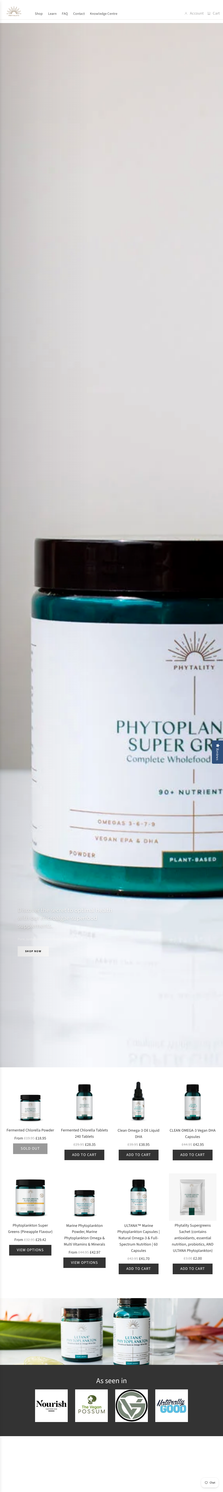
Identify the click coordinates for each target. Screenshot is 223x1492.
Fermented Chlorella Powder (30, 1130)
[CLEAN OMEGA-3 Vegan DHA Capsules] (193, 1102)
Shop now (33, 951)
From (30, 1138)
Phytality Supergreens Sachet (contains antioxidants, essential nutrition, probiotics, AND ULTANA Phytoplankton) (192, 1238)
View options (30, 1250)
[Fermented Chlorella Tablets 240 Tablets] (84, 1102)
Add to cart (84, 1155)
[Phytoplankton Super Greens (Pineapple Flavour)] (30, 1197)
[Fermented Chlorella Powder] (30, 1102)
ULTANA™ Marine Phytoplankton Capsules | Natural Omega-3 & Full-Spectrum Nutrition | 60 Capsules (138, 1238)
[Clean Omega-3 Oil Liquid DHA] (138, 1102)
